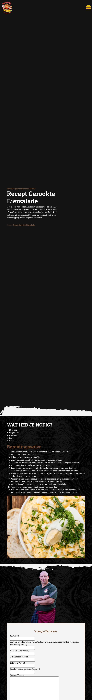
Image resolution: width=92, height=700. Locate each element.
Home (9, 225)
